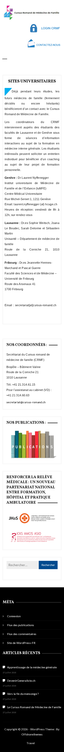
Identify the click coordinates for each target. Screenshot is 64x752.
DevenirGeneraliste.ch (21, 680)
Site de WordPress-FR (21, 642)
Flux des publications (20, 625)
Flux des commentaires (21, 634)
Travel (30, 743)
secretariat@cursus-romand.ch (26, 402)
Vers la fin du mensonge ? (23, 693)
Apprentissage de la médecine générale (32, 667)
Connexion (14, 616)
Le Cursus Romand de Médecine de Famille (34, 707)
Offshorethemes (32, 734)
